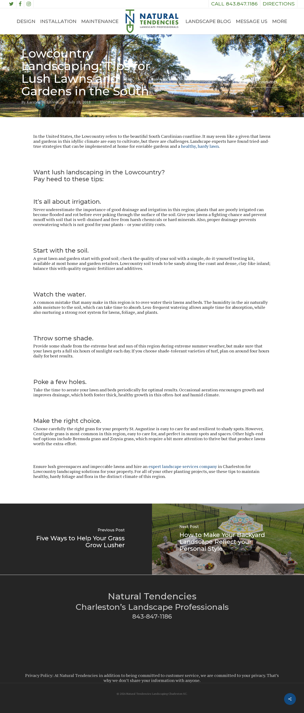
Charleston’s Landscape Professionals (152, 607)
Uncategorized (112, 102)
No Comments (263, 81)
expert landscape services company (182, 466)
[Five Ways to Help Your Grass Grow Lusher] (76, 539)
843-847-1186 (152, 616)
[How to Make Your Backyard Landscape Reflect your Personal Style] (228, 539)
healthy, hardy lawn (200, 146)
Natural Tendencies (152, 596)
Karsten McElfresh (43, 102)
